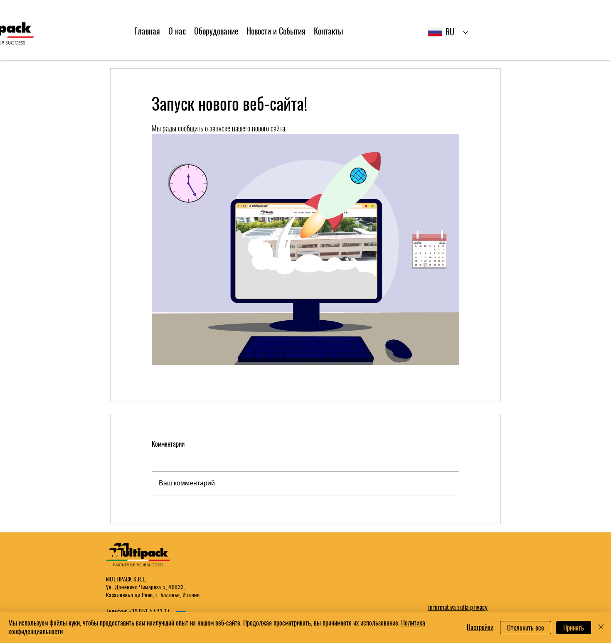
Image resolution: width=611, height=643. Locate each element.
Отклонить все (525, 627)
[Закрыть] (601, 627)
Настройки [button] (480, 627)
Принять (573, 627)
